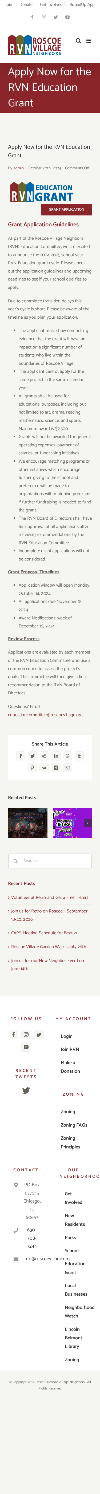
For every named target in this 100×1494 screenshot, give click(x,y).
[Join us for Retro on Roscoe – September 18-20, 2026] (72, 823)
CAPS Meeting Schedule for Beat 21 (44, 933)
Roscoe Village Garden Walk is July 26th (48, 947)
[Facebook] (13, 1034)
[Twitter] (39, 1034)
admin (19, 168)
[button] (12, 823)
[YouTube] (26, 1047)
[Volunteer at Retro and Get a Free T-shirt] (27, 823)
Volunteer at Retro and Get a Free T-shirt (27, 811)
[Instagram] (26, 1034)
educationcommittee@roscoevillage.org (45, 715)
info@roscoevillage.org (31, 1259)
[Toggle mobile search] (78, 40)
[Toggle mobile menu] (89, 40)
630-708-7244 (32, 1238)
